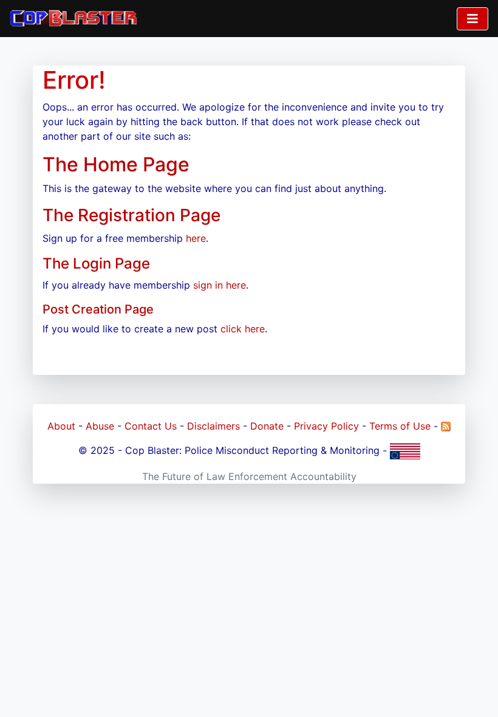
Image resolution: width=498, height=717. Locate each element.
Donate (267, 426)
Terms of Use (400, 426)
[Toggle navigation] (472, 18)
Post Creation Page (98, 309)
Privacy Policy (326, 426)
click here (242, 329)
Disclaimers (213, 426)
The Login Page (96, 263)
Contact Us (150, 426)
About (61, 426)
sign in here (219, 285)
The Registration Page (131, 215)
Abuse (100, 426)
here (196, 238)
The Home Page (116, 164)
